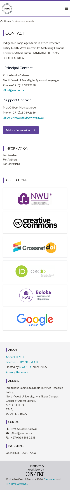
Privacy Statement (17, 372)
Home (7, 21)
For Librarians (11, 163)
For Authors (10, 159)
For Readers (10, 155)
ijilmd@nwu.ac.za (13, 90)
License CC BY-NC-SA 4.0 (22, 362)
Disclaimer (49, 479)
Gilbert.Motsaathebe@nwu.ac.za (23, 117)
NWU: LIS (25, 367)
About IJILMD (15, 357)
